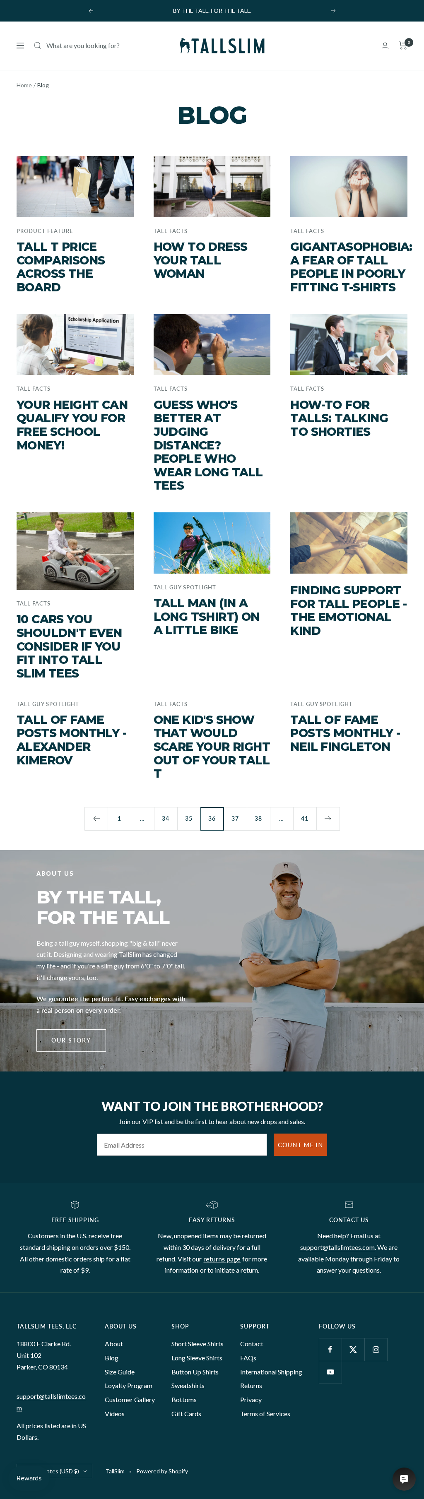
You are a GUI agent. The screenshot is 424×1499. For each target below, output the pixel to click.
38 (258, 818)
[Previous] (96, 818)
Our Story (71, 1040)
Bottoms (184, 1399)
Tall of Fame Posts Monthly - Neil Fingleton (345, 733)
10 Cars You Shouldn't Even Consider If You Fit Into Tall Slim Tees (69, 646)
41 (304, 818)
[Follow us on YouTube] (330, 1372)
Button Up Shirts (195, 1372)
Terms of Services (265, 1413)
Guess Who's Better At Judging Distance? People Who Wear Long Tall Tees (208, 445)
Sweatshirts (188, 1385)
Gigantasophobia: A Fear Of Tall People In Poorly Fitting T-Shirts (351, 267)
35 (189, 818)
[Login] (385, 45)
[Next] (328, 818)
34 (165, 818)
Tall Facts (171, 231)
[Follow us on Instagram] (375, 1349)
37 (235, 818)
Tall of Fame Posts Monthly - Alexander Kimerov (71, 740)
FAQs (248, 1358)
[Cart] (403, 45)
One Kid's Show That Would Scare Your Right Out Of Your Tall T (212, 747)
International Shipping (271, 1372)
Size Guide (120, 1372)
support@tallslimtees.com (337, 1247)
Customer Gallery (130, 1399)
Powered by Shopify (162, 1471)
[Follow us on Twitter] (353, 1349)
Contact (251, 1344)
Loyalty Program (128, 1385)
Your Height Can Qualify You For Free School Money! (72, 425)
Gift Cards (186, 1413)
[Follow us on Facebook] (330, 1349)
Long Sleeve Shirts (196, 1358)
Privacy (251, 1399)
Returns (251, 1385)
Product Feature (45, 231)
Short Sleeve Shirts (197, 1344)
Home (24, 85)
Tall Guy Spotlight (185, 587)
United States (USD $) (50, 1471)
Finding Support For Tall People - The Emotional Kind (348, 610)
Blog (111, 1358)
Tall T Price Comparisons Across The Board (61, 267)
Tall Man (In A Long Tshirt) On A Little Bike (207, 616)
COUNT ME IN (300, 1144)
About (114, 1344)
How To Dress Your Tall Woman (201, 260)
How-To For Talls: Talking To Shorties (339, 418)
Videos (115, 1413)
